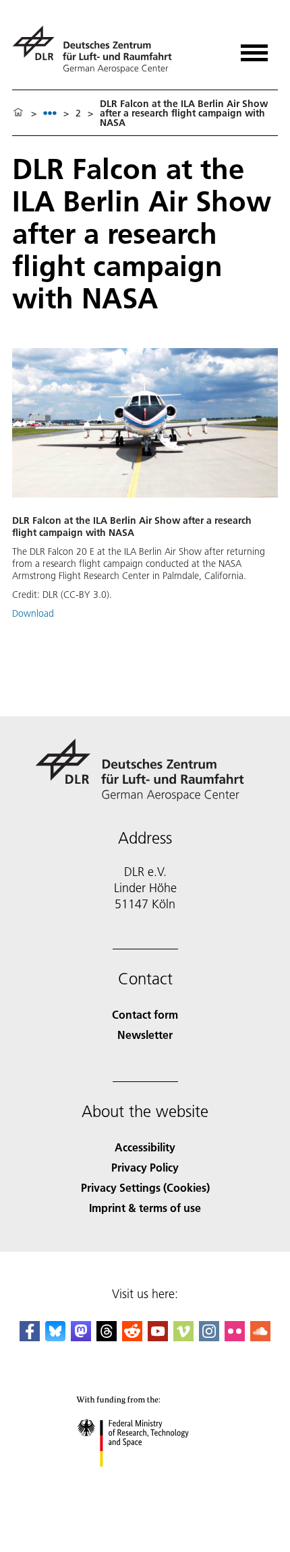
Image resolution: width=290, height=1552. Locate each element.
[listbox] (50, 112)
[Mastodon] (81, 1337)
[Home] (18, 113)
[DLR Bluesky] (55, 1337)
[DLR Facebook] (30, 1337)
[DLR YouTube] (158, 1337)
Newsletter (145, 1034)
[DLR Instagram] (209, 1337)
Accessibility (145, 1147)
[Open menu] (254, 48)
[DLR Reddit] (132, 1337)
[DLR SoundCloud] (260, 1337)
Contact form (145, 1014)
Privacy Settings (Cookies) (145, 1187)
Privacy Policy (145, 1167)
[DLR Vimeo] (183, 1337)
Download (33, 613)
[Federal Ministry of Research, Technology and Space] (145, 1480)
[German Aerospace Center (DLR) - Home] (97, 49)
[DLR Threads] (106, 1337)
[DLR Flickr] (235, 1337)
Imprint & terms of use (145, 1208)
